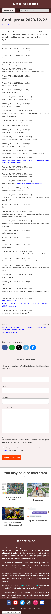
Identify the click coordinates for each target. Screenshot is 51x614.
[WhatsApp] (12, 347)
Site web (5, 397)
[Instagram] (35, 602)
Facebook (23, 585)
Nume (4, 376)
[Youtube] (15, 602)
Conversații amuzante (9, 25)
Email (4, 386)
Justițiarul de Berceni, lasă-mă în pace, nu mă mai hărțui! (13, 525)
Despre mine (38, 500)
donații (23, 597)
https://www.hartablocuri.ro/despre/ (30, 184)
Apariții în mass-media (38, 521)
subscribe (5, 450)
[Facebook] (5, 347)
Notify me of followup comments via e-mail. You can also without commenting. (25, 449)
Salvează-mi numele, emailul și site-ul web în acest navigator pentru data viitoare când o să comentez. (25, 441)
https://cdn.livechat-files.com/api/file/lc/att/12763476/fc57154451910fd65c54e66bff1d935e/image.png (25, 303)
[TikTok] (28, 602)
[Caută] (46, 10)
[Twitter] (19, 347)
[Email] (26, 347)
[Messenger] (33, 347)
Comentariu (7, 408)
